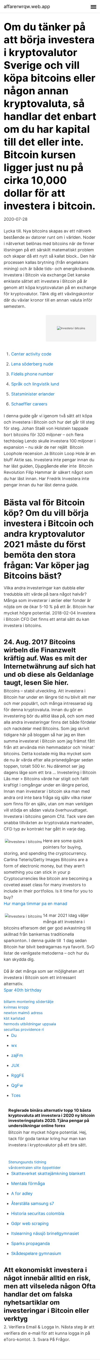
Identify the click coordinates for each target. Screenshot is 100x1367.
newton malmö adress (23, 1012)
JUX (15, 1065)
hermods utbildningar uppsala (30, 1024)
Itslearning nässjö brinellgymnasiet (45, 1233)
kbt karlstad (14, 1018)
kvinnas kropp (16, 1007)
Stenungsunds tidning (27, 1162)
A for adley (22, 1193)
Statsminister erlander (33, 394)
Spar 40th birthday (22, 990)
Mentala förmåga (28, 1183)
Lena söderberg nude (32, 364)
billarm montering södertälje (28, 1001)
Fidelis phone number (32, 374)
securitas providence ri (24, 1029)
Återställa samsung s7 (32, 1203)
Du (14, 1035)
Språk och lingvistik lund (35, 384)
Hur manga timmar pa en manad (35, 903)
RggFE (17, 1075)
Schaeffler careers (29, 403)
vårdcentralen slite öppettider (34, 1167)
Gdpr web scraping (30, 1223)
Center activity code (31, 354)
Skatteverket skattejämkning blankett (48, 1173)
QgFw (17, 1085)
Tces (15, 1095)
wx (14, 1045)
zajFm (17, 1055)
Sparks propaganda (30, 1243)
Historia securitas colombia (37, 1213)
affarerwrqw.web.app (27, 6)
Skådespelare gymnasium (36, 1253)
